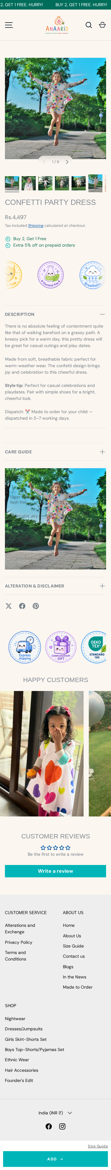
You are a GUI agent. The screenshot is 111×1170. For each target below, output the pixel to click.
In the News (74, 977)
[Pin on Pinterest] (36, 606)
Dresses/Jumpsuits (24, 1029)
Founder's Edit (19, 1080)
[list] (55, 108)
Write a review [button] (55, 871)
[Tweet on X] (8, 606)
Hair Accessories (21, 1070)
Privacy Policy (18, 942)
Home (69, 925)
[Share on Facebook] (22, 606)
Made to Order (77, 987)
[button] (102, 25)
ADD (52, 1159)
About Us (72, 936)
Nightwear (15, 1018)
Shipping (35, 225)
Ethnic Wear (17, 1059)
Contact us (74, 956)
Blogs (68, 966)
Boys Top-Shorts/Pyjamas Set (34, 1049)
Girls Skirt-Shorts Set (26, 1039)
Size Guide (98, 1146)
